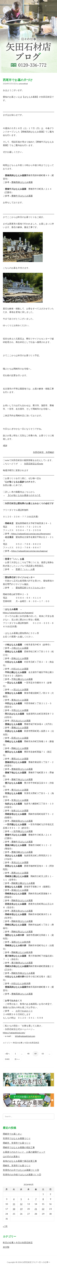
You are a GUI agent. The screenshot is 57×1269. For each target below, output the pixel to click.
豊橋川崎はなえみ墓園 (22, 852)
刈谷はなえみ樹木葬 (20, 983)
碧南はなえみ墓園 (19, 658)
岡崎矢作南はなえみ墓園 (23, 973)
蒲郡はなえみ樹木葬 (20, 942)
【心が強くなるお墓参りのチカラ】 (24, 495)
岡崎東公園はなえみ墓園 (23, 883)
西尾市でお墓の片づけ (18, 80)
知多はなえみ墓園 (19, 810)
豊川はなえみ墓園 (19, 789)
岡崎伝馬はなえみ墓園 (22, 931)
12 (21, 1204)
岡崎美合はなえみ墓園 (22, 900)
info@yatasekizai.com (25, 1036)
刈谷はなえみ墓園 (19, 668)
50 (43, 1053)
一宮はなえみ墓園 (19, 689)
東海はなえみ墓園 (19, 700)
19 (21, 1209)
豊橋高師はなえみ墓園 (22, 182)
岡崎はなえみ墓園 (19, 748)
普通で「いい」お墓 (25, 569)
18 (14, 1209)
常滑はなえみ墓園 (19, 800)
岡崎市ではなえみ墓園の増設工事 (19, 1147)
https (5, 1032)
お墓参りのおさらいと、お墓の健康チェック (24, 1152)
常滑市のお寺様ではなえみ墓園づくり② (22, 1174)
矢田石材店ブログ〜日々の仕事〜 (28, 36)
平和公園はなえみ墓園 (22, 679)
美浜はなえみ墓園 (19, 862)
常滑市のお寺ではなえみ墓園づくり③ (21, 1170)
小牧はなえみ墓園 (19, 648)
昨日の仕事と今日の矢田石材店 (26, 1043)
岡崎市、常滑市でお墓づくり (16, 1143)
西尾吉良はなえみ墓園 (22, 910)
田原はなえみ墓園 (19, 738)
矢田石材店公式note (33, 463)
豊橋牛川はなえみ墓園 (22, 195)
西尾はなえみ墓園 (19, 872)
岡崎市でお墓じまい (12, 1134)
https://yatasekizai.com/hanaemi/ (18, 612)
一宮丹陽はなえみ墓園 (22, 831)
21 (36, 1209)
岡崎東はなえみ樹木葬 (22, 952)
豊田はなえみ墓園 (19, 758)
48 (28, 1053)
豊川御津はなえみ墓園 (22, 962)
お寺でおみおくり (24, 1011)
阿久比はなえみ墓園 (20, 720)
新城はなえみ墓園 (19, 890)
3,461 (7, 1059)
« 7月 (5, 1226)
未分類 (6, 1247)
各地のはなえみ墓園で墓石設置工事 (20, 1161)
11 (14, 1204)
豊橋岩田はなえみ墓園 (22, 769)
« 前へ (7, 1053)
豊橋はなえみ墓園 (19, 727)
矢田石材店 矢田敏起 (43, 452)
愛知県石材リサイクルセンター (30, 587)
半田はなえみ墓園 (19, 710)
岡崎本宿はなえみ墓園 (22, 921)
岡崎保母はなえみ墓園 (22, 821)
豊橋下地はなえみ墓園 (22, 779)
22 (43, 1209)
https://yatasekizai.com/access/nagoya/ (29, 551)
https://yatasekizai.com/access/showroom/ (31, 533)
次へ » (17, 1059)
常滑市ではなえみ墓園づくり (16, 1138)
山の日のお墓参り (11, 1156)
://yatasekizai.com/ (16, 1032)
